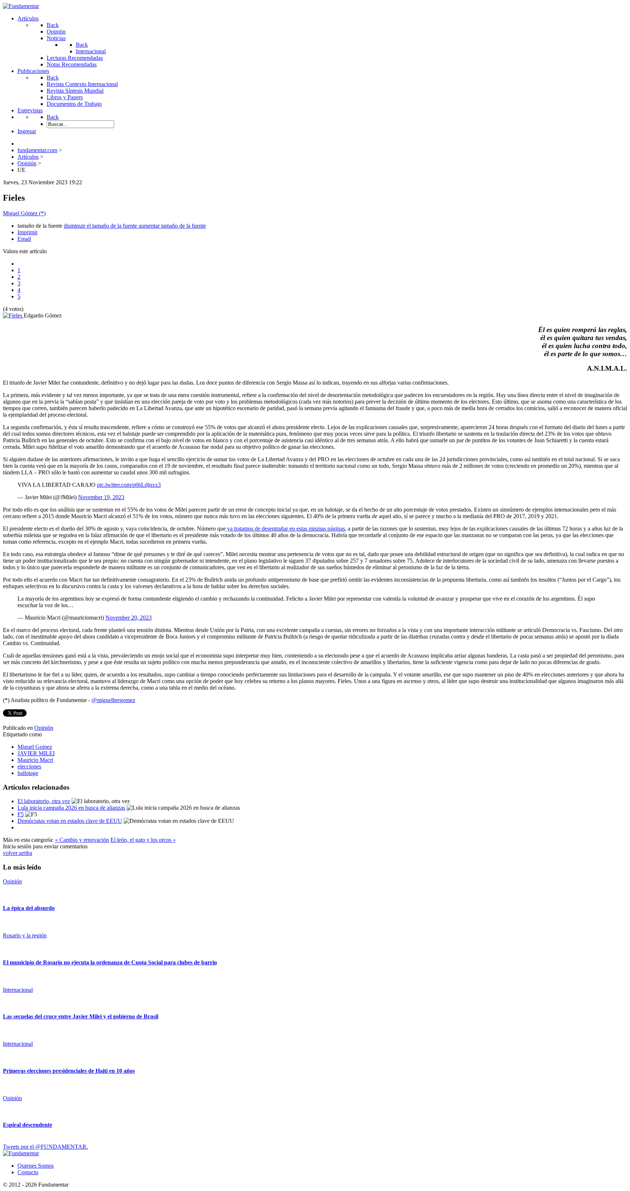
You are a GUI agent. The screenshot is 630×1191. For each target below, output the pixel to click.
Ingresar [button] (27, 131)
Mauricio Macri (35, 760)
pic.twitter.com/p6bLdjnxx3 (129, 485)
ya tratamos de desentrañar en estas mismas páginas (285, 528)
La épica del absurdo (29, 908)
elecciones (29, 766)
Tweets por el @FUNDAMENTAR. (45, 1147)
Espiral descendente (27, 1125)
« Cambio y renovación (82, 840)
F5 (21, 814)
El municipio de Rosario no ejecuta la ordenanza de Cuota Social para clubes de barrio (110, 962)
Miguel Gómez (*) (24, 213)
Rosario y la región (25, 935)
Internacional (18, 990)
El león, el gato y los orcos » (143, 840)
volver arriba (17, 853)
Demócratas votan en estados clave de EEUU (70, 821)
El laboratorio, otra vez (44, 801)
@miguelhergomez (113, 700)
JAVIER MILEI (36, 753)
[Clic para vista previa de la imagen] (13, 315)
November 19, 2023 (101, 497)
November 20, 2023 (128, 617)
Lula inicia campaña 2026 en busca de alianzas (71, 808)
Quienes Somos (36, 1166)
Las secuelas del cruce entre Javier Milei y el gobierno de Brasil (80, 1016)
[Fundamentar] (21, 6)
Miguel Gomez (35, 747)
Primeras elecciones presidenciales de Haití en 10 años (69, 1071)
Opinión (43, 728)
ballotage (28, 773)
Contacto (28, 1172)
